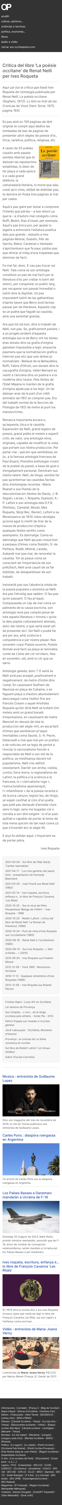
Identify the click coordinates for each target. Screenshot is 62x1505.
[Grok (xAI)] (27, 1495)
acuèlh (5, 16)
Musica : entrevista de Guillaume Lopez (29, 1078)
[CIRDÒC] (6, 1468)
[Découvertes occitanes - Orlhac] (28, 1424)
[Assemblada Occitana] (13, 1455)
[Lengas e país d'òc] (11, 1438)
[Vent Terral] (31, 1414)
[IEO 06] (11, 1471)
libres (4, 36)
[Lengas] (46, 1434)
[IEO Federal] (8, 1482)
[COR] (48, 1465)
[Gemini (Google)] (22, 1492)
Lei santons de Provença (20, 1007)
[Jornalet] (22, 1408)
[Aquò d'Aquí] (8, 1411)
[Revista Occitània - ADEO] (39, 1438)
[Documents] (42, 1458)
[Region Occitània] (48, 1451)
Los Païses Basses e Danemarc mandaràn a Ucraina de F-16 (27, 1195)
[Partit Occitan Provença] (41, 1448)
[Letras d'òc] (7, 1418)
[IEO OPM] (15, 1478)
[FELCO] (38, 1465)
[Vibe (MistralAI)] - (11, 1495)
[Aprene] (49, 1471)
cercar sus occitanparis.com (18, 47)
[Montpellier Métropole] (13, 1488)
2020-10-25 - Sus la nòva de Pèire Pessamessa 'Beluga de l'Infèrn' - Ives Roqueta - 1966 (27, 909)
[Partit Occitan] (46, 1445)
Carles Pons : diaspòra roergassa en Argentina (29, 1137)
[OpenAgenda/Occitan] (35, 1478)
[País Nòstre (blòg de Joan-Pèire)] (19, 1451)
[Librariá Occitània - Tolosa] (25, 1421)
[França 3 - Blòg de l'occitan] (44, 1408)
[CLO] (31, 1471)
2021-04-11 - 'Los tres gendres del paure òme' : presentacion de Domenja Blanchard (29, 874)
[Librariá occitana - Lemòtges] (37, 1428)
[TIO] (13, 1465)
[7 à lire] (29, 1475)
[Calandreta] (24, 1465)
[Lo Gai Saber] (19, 1434)
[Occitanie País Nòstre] (13, 1448)
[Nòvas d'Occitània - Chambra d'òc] (36, 1411)
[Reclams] (34, 1434)
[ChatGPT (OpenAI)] (43, 1492)
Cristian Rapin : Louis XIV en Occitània (28, 1001)
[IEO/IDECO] (46, 1414)
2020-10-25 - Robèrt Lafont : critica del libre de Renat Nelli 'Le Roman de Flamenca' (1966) (29, 922)
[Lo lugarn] (16, 1445)
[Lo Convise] (42, 1475)
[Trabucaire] (16, 1414)
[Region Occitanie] (39, 1485)
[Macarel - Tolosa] (10, 1431)
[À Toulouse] (20, 1485)
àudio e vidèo (9, 41)
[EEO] (39, 1471)
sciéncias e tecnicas (13, 26)
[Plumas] (5, 1441)
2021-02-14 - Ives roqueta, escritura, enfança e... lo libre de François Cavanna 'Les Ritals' (29, 896)
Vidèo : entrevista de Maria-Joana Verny (30, 1331)
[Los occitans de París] (21, 1458)
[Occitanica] (20, 1468)
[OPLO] (22, 1471)
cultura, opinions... (12, 21)
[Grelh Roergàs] (15, 1475)
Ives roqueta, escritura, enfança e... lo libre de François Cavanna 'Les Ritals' (31, 1266)
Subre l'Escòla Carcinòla (19, 1057)
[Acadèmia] (35, 1468)
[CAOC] (47, 1468)
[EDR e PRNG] (24, 1418)
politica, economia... (13, 31)
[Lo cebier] (29, 1445)
